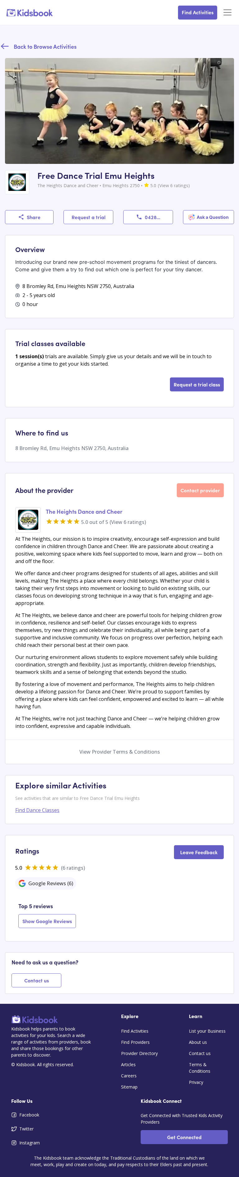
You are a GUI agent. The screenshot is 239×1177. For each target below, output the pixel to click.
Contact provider (200, 490)
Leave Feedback (199, 852)
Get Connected (184, 1137)
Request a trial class (197, 384)
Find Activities (197, 12)
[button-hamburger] (227, 13)
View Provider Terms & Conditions (119, 751)
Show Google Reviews (47, 921)
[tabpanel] (119, 915)
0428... (152, 217)
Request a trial (88, 217)
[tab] (45, 883)
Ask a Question (213, 217)
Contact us (36, 980)
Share (33, 217)
